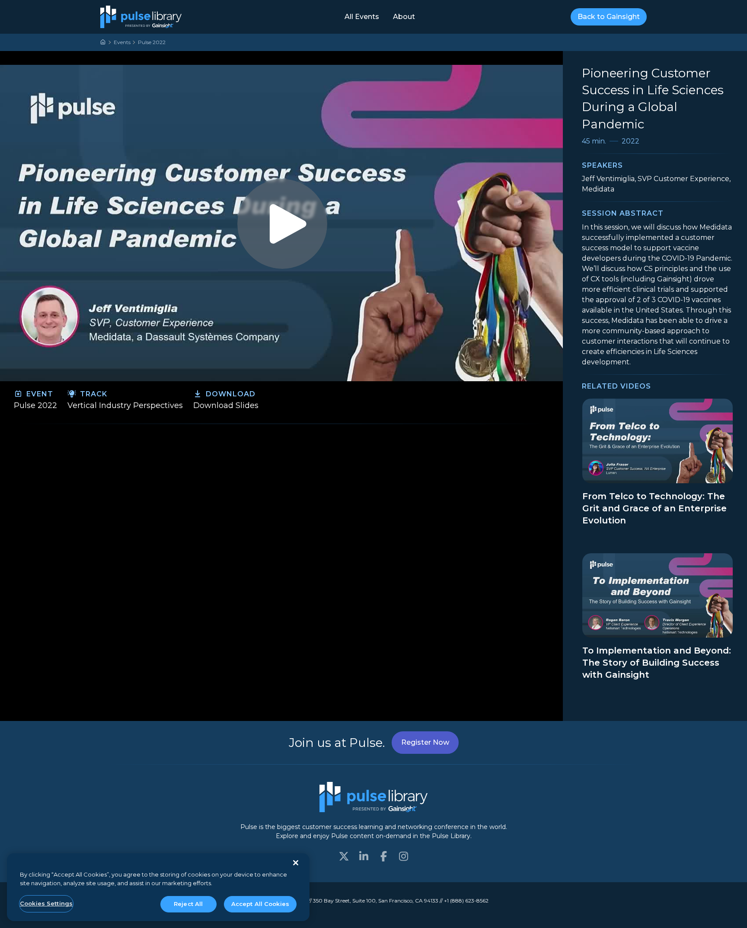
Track (92, 394)
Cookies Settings (46, 903)
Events (122, 42)
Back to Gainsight (609, 17)
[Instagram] (403, 856)
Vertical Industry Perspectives (125, 405)
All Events (362, 17)
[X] (343, 856)
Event (38, 394)
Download (229, 394)
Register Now (425, 742)
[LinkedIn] (363, 856)
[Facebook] (383, 856)
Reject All (188, 903)
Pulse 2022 (152, 42)
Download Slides (226, 405)
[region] (158, 887)
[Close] (295, 862)
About (404, 17)
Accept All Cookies (260, 903)
